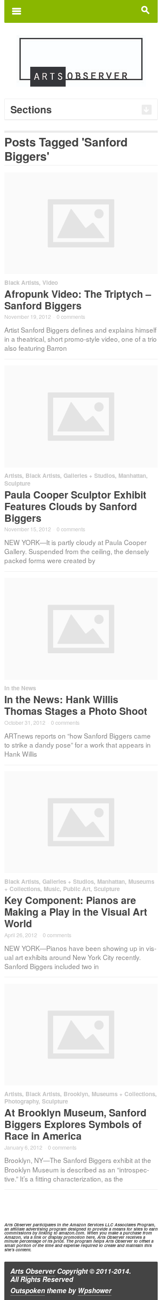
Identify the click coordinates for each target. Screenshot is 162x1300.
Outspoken (27, 1290)
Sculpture (17, 483)
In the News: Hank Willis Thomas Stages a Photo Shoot (75, 705)
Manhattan (132, 475)
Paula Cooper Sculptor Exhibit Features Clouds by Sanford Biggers (75, 506)
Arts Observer (32, 1271)
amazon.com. (72, 1233)
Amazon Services (87, 1225)
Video (50, 282)
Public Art (76, 889)
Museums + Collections (123, 1094)
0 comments (71, 317)
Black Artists (21, 282)
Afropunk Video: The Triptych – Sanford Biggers (77, 299)
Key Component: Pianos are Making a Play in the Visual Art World (75, 911)
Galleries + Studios (89, 475)
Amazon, (13, 1237)
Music (52, 889)
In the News (20, 688)
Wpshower (94, 1290)
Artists (13, 475)
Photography (21, 1101)
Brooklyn (76, 1094)
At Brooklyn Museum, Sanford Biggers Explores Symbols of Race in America (75, 1124)
